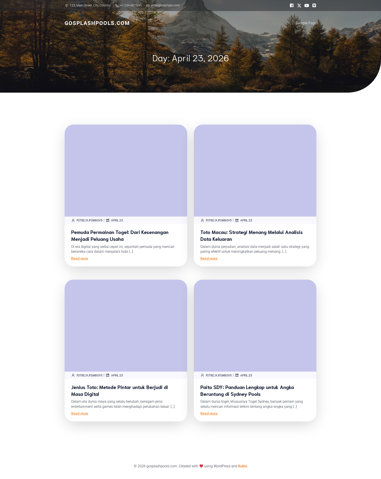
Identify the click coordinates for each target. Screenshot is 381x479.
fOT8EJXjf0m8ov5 (90, 220)
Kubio (242, 466)
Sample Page (306, 23)
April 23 (117, 220)
